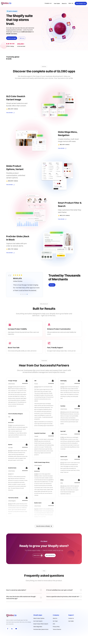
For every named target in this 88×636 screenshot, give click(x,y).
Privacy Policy (56, 626)
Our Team (55, 621)
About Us (55, 618)
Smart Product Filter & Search (40, 624)
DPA (54, 624)
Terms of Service (57, 629)
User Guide (71, 621)
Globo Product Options (38, 618)
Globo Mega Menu (37, 626)
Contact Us (71, 618)
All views (52, 285)
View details (9, 112)
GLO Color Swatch (37, 621)
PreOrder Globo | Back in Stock (40, 629)
